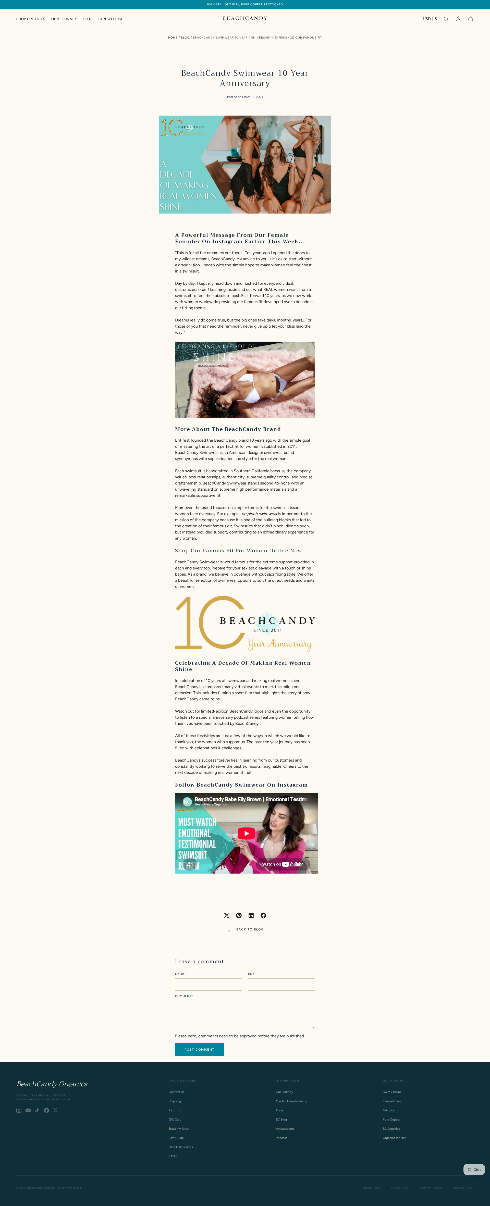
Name (180, 974)
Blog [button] (185, 37)
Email (253, 974)
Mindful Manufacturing (291, 1101)
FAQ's (173, 1156)
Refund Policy (371, 1187)
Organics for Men (395, 1138)
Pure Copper (391, 1119)
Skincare (389, 1110)
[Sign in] (458, 19)
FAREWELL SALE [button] (112, 19)
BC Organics (391, 1128)
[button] (430, 20)
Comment (184, 996)
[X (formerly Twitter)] (55, 1110)
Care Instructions (181, 1147)
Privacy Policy (400, 1187)
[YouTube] (28, 1110)
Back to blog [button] (250, 929)
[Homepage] (245, 19)
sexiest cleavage (256, 568)
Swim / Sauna (392, 1092)
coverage (242, 574)
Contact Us (177, 1092)
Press (280, 1110)
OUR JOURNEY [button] (64, 19)
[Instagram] (18, 1110)
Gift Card (175, 1119)
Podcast (281, 1138)
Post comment (200, 1049)
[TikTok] (37, 1110)
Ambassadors (285, 1128)
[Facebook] (46, 1110)
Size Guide (176, 1138)
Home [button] (173, 37)
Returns (174, 1110)
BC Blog (281, 1119)
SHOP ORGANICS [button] (30, 19)
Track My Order (179, 1128)
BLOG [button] (87, 19)
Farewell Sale (392, 1101)
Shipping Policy (463, 1187)
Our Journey (284, 1092)
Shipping (175, 1101)
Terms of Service (431, 1187)
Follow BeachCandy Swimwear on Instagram (241, 785)
